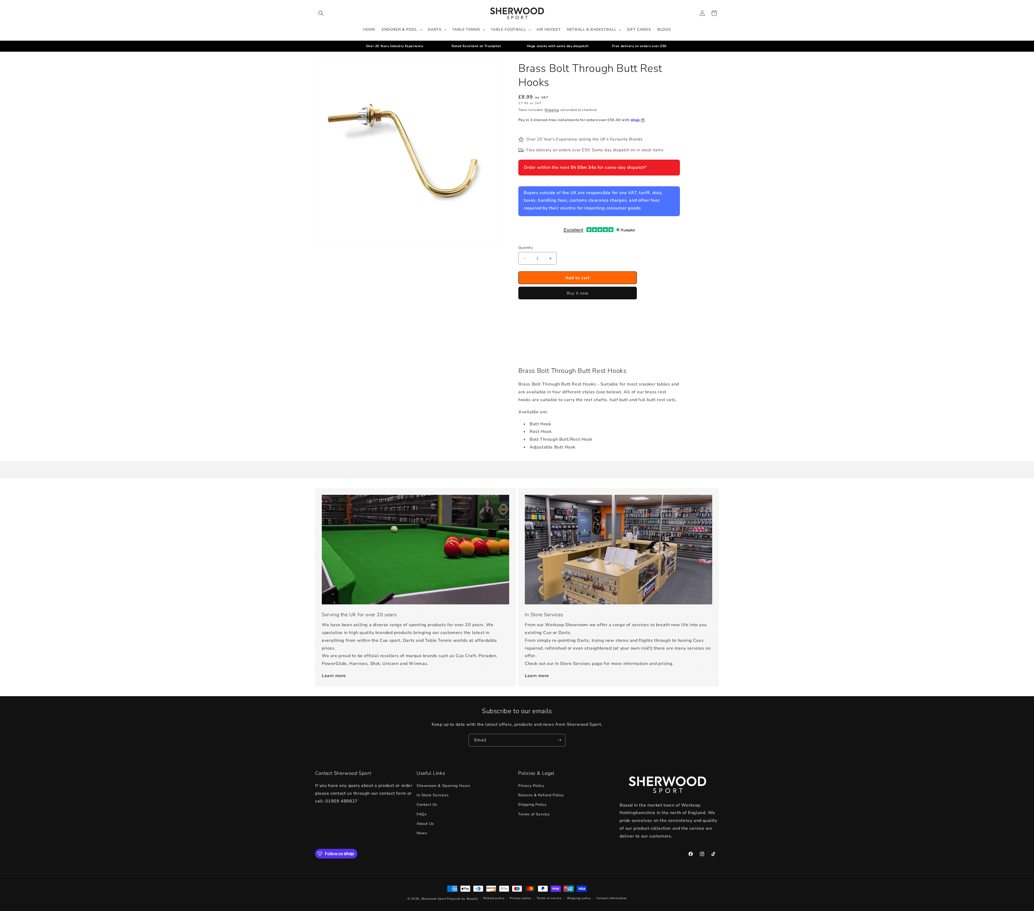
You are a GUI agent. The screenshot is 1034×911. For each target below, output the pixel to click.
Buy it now (578, 293)
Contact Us (427, 804)
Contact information (611, 898)
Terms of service (549, 898)
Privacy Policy (531, 785)
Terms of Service (534, 814)
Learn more (334, 676)
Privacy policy (520, 898)
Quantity (525, 247)
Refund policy (493, 898)
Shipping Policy (532, 804)
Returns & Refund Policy (541, 795)
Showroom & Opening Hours (443, 785)
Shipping (551, 110)
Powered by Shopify (462, 899)
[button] (321, 13)
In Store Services (433, 795)
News (422, 833)
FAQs (422, 814)
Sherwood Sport (433, 899)
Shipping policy (579, 898)
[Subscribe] (559, 740)
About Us (425, 823)
